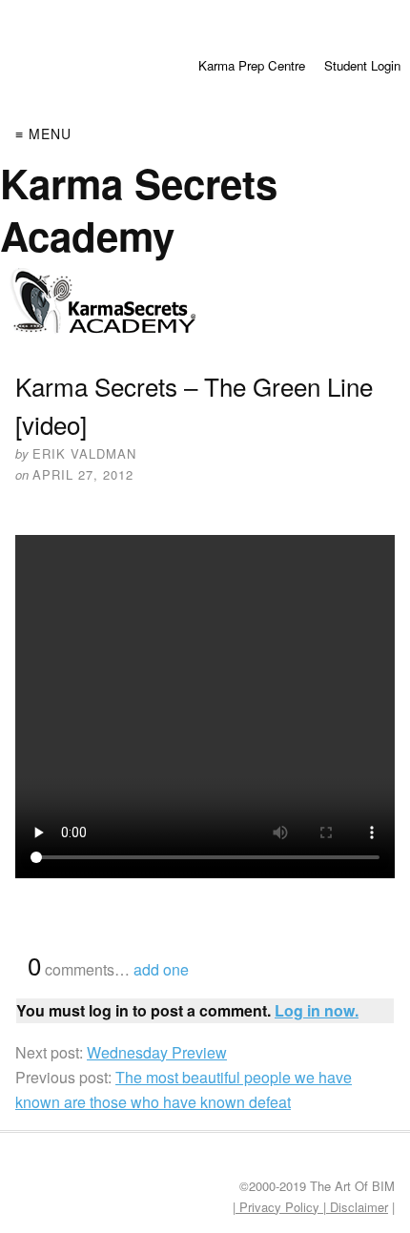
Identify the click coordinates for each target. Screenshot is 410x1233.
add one (161, 969)
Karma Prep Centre (251, 65)
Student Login (362, 65)
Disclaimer (357, 1207)
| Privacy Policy (278, 1207)
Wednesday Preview (157, 1052)
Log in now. (317, 1010)
